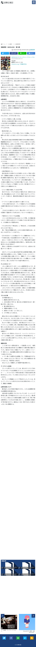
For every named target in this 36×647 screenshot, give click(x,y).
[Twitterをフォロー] (4, 637)
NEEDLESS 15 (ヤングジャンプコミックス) (22, 57)
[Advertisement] (18, 23)
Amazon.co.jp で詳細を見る (19, 64)
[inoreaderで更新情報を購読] (25, 637)
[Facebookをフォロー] (11, 637)
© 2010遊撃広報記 (18, 644)
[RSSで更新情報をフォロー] (32, 637)
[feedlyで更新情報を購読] (18, 637)
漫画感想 (32, 49)
